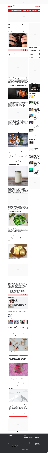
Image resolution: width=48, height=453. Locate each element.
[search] (33, 6)
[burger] (39, 7)
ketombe (12, 54)
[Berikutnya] (28, 364)
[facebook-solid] (23, 50)
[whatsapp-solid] (21, 50)
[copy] (27, 50)
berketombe (24, 52)
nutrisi (9, 79)
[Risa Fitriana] (9, 316)
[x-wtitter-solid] (25, 50)
